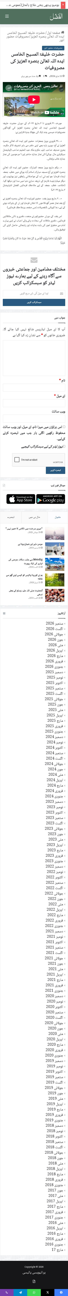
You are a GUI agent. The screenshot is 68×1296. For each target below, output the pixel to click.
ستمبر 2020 (54, 1012)
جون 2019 (55, 1093)
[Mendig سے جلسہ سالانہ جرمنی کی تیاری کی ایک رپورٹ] (54, 564)
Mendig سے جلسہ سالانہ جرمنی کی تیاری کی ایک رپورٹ (25, 562)
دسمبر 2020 (54, 996)
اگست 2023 (54, 823)
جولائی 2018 (54, 1153)
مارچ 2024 (55, 786)
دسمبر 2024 (54, 737)
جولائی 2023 (54, 829)
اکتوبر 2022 (54, 877)
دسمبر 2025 (54, 672)
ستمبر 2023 (54, 818)
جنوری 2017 (54, 1218)
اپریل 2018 (55, 1169)
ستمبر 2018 (54, 1142)
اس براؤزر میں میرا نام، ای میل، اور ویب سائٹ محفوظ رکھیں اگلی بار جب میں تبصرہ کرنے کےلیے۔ (34, 433)
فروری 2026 (54, 661)
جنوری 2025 (54, 732)
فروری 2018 (54, 1180)
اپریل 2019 (55, 1104)
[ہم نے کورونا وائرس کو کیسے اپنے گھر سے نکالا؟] (54, 579)
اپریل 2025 (55, 715)
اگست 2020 (54, 1018)
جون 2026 (55, 640)
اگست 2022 (54, 888)
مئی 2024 (55, 775)
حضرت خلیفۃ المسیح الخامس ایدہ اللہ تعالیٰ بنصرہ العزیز (35, 35)
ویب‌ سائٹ (58, 412)
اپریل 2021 (55, 975)
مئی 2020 (55, 1034)
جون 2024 (55, 769)
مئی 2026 (55, 645)
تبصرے (10, 517)
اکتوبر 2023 (54, 813)
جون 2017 (55, 1191)
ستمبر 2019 (54, 1077)
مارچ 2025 (55, 721)
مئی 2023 (55, 840)
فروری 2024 (54, 791)
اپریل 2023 (55, 845)
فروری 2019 (54, 1115)
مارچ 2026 (55, 656)
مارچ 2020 (55, 1045)
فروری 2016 (54, 1239)
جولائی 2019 (54, 1088)
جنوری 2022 (54, 926)
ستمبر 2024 (54, 753)
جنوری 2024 (54, 796)
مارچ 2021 (55, 980)
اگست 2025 (54, 694)
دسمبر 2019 (54, 1061)
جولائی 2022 (54, 894)
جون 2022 (55, 899)
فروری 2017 (54, 1212)
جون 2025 (55, 705)
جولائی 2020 (54, 1023)
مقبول (58, 517)
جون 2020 (55, 1029)
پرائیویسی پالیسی (34, 1273)
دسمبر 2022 (54, 867)
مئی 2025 (55, 710)
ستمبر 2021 (54, 948)
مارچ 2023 (55, 850)
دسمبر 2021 (54, 931)
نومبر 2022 (55, 872)
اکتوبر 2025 (54, 683)
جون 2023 (55, 834)
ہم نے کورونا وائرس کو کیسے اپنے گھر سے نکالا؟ (24, 577)
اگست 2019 (54, 1083)
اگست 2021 (54, 953)
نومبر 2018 (55, 1131)
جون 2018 (55, 1158)
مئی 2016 (55, 1223)
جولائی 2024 (54, 764)
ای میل (59, 396)
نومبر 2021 (55, 937)
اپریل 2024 (55, 780)
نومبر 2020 (55, 1002)
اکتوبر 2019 (54, 1072)
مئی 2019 (55, 1099)
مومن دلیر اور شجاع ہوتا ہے (30, 544)
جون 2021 (55, 964)
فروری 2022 (54, 921)
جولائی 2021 (54, 958)
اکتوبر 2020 (54, 1007)
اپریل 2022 (55, 910)
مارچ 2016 (55, 1234)
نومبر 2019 (55, 1066)
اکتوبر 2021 (54, 942)
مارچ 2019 (55, 1110)
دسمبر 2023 (54, 802)
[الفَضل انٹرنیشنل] (56, 16)
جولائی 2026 (54, 634)
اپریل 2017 (55, 1201)
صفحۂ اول (54, 33)
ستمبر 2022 (54, 883)
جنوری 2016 (54, 1245)
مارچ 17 (57, 1250)
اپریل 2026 (55, 651)
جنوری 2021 (54, 991)
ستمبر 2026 (54, 624)
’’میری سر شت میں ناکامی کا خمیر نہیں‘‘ (24, 529)
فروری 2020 (54, 1050)
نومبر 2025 (55, 678)
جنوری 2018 (54, 1185)
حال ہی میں (34, 517)
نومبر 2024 (55, 742)
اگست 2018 (54, 1147)
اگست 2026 (54, 629)
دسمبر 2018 (54, 1126)
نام (62, 381)
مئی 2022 (55, 904)
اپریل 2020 (55, 1039)
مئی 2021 (55, 969)
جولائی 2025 (54, 699)
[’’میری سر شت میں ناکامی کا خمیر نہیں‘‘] (54, 533)
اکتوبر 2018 (54, 1137)
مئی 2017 (55, 1196)
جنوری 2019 (54, 1120)
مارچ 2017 (55, 1207)
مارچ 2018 (55, 1174)
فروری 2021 (54, 985)
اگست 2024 (54, 759)
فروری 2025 (54, 726)
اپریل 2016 (55, 1228)
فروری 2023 (54, 856)
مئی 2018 (55, 1164)
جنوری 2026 (54, 667)
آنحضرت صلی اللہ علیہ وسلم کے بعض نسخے (26, 593)
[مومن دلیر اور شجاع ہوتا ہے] (54, 548)
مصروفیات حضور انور (53, 48)
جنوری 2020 (54, 1056)
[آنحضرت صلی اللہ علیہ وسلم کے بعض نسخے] (54, 595)
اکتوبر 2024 (54, 748)
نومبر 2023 (55, 807)
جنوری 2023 (54, 861)
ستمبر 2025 (54, 688)
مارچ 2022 (55, 915)
